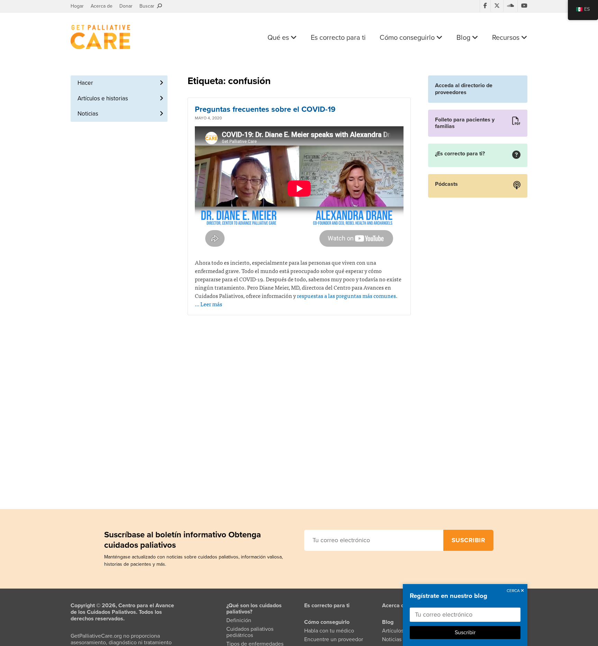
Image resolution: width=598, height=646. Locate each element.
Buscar (148, 6)
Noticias (88, 113)
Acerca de (101, 6)
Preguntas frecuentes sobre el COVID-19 (265, 109)
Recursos (506, 38)
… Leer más (208, 303)
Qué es (279, 38)
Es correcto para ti (338, 38)
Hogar (77, 6)
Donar (126, 6)
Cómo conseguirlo (408, 38)
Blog (464, 38)
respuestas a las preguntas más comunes (346, 295)
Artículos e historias (103, 98)
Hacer (85, 83)
